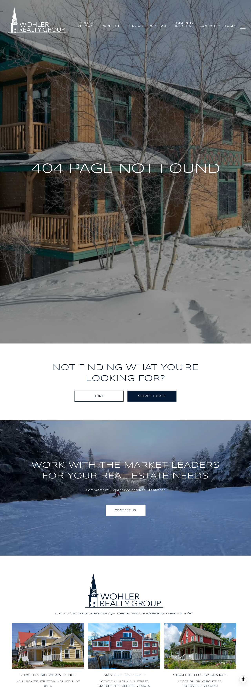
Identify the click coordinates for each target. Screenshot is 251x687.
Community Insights (183, 24)
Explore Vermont (86, 24)
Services (136, 26)
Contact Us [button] (125, 510)
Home (99, 396)
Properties (113, 26)
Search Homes (152, 396)
